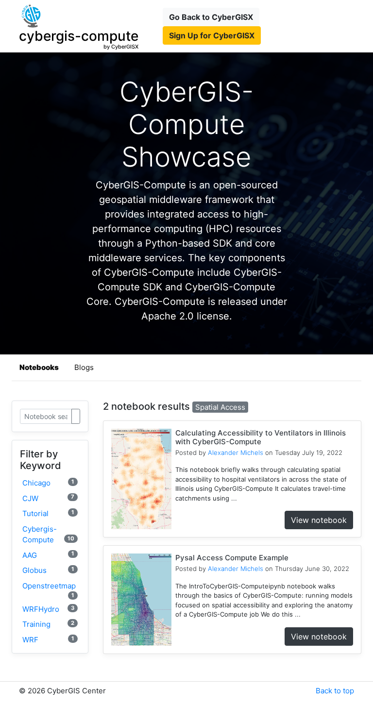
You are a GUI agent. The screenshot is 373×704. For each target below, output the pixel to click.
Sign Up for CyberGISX (211, 35)
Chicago (48, 482)
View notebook (319, 520)
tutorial (48, 513)
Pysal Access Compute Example (231, 557)
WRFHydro (48, 609)
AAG (48, 554)
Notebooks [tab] (39, 367)
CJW (48, 498)
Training (48, 624)
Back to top (335, 690)
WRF (48, 639)
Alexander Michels (235, 452)
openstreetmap (49, 590)
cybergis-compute (48, 534)
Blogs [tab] (84, 367)
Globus (48, 570)
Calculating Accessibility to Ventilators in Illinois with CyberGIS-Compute (260, 437)
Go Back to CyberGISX (211, 17)
